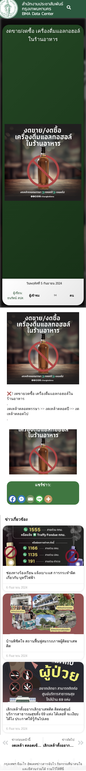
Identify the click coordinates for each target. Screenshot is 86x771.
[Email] (30, 499)
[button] (69, 7)
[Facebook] (12, 499)
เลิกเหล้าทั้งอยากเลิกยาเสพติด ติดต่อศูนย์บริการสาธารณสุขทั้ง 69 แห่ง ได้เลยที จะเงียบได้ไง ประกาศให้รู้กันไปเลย (42, 714)
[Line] (39, 499)
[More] (48, 499)
